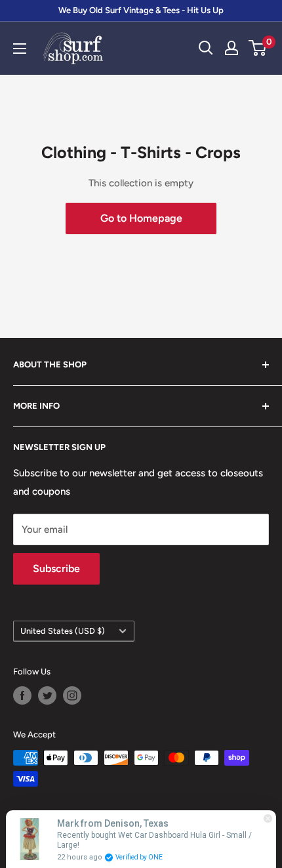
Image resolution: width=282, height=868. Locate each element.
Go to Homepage (141, 218)
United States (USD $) (62, 631)
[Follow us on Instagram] (72, 695)
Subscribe (56, 568)
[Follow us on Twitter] (47, 695)
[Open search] (206, 48)
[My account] (231, 48)
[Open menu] (19, 48)
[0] (258, 48)
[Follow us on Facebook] (22, 695)
